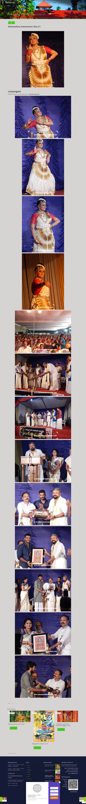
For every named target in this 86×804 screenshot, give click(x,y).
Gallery (29, 774)
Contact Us (30, 778)
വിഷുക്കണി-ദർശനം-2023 (40, 744)
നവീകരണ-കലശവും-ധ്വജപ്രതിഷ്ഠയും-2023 (63, 724)
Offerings (29, 769)
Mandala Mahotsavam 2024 (16, 724)
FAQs (29, 776)
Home (29, 765)
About (29, 767)
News (29, 772)
